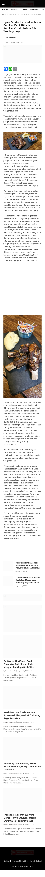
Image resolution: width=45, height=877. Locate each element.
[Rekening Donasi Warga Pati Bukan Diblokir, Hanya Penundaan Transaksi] (22, 748)
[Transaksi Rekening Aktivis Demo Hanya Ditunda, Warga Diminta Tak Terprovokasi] (22, 800)
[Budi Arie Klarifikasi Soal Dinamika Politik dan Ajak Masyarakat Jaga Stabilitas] (8, 566)
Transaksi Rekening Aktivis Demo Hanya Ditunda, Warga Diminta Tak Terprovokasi (19, 818)
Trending (4, 9)
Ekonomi (24, 9)
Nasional (14, 9)
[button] (3, 4)
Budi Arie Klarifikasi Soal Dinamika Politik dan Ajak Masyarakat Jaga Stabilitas (27, 565)
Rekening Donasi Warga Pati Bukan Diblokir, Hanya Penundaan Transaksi (22, 766)
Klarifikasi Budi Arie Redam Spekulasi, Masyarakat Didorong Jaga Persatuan (27, 580)
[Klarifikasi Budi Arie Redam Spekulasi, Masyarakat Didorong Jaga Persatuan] (8, 581)
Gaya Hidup (34, 9)
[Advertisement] (22, 288)
